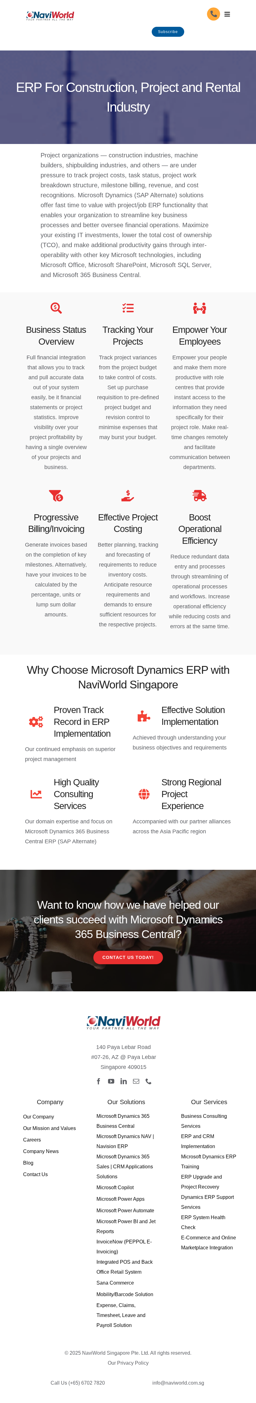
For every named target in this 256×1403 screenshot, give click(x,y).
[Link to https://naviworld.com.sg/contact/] (213, 14)
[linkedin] (124, 1081)
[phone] (148, 1081)
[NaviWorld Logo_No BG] (124, 1012)
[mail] (136, 1081)
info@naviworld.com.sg (178, 1383)
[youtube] (111, 1081)
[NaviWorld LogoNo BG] (50, 10)
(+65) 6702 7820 (86, 1383)
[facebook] (99, 1081)
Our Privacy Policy (128, 1363)
